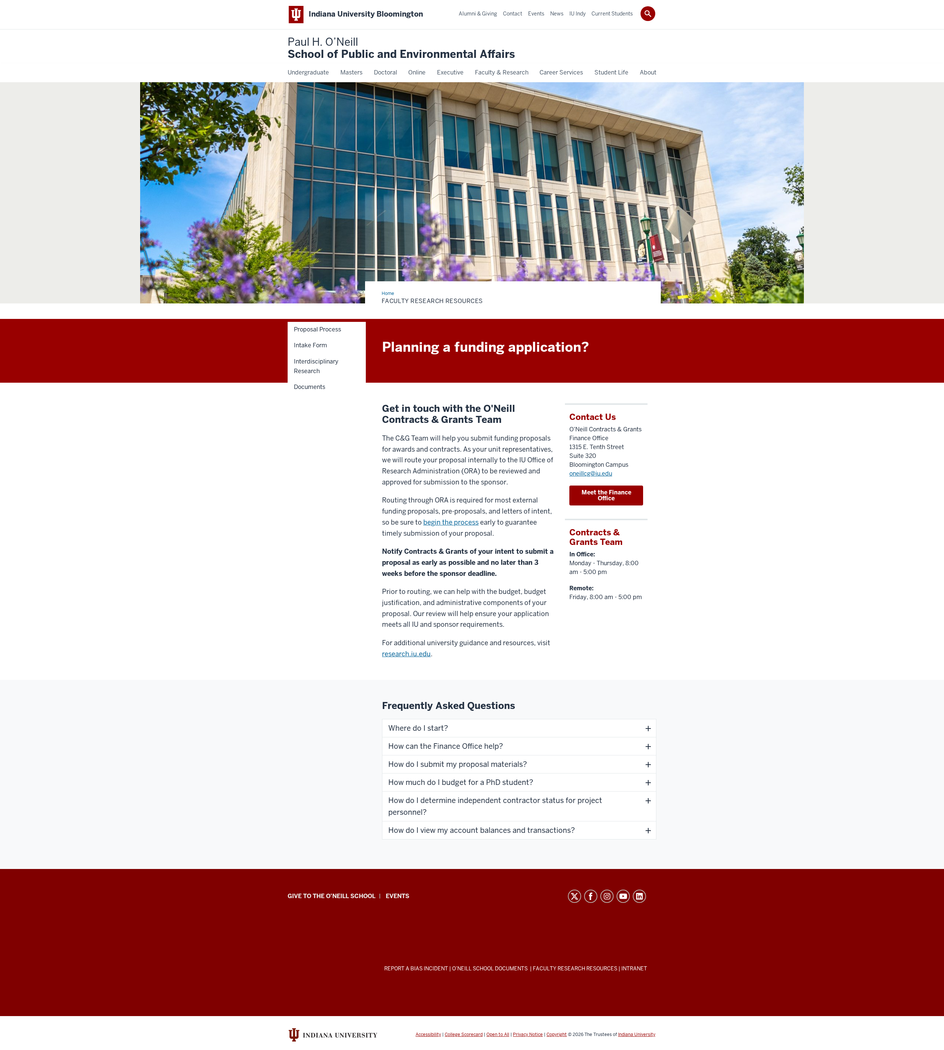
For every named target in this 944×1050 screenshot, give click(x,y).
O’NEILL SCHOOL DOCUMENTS (490, 968)
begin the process (451, 522)
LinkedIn (639, 896)
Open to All (497, 1034)
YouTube (623, 896)
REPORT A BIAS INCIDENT (416, 968)
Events (397, 896)
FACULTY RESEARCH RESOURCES (575, 968)
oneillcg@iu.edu (590, 473)
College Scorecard (464, 1034)
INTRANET (634, 968)
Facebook (590, 896)
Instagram (607, 896)
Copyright (556, 1034)
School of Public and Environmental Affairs (401, 48)
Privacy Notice (528, 1034)
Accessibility (428, 1034)
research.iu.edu (406, 654)
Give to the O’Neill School (331, 896)
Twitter (574, 896)
